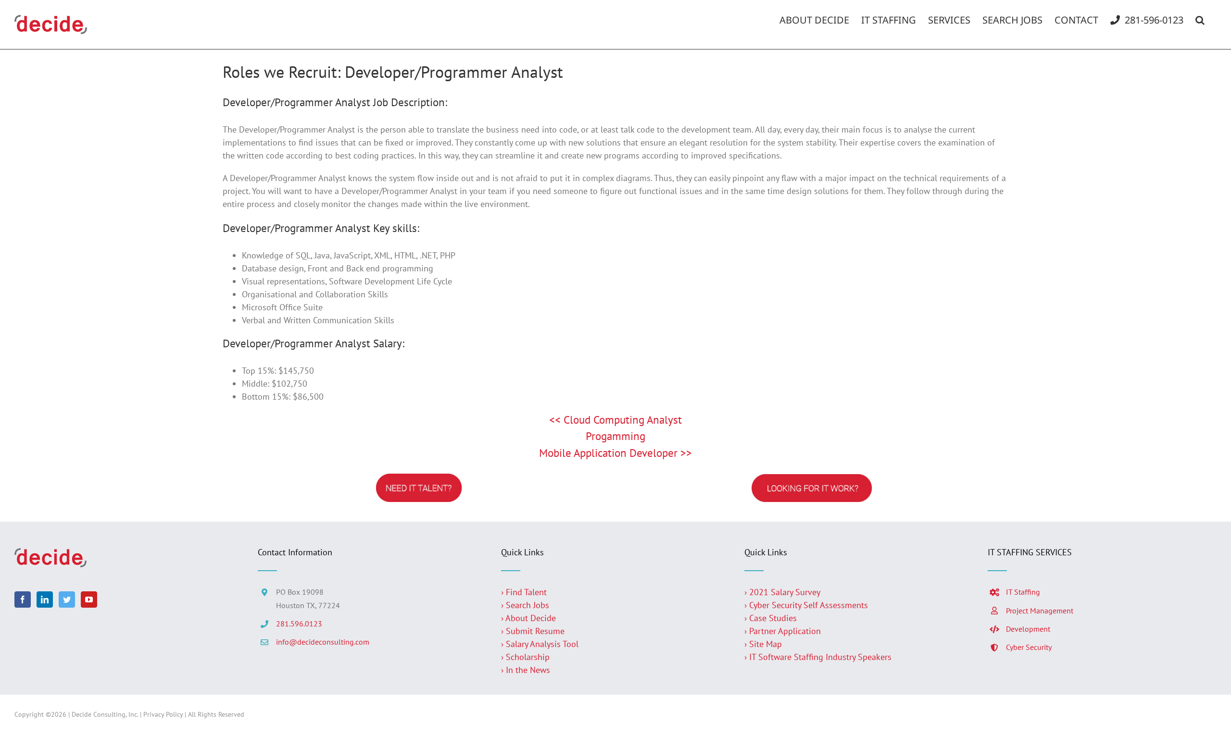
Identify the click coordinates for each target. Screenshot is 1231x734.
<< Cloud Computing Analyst (615, 420)
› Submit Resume (533, 630)
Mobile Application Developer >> (615, 453)
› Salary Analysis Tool (539, 643)
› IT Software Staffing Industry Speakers (819, 656)
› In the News (525, 669)
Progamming (615, 436)
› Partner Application (782, 630)
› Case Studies (770, 618)
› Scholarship (525, 656)
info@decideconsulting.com (322, 642)
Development (1028, 629)
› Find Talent (524, 592)
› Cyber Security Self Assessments (806, 605)
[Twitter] (67, 599)
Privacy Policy (163, 714)
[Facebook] (22, 599)
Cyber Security (1029, 647)
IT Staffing (1023, 592)
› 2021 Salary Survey (782, 592)
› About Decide (528, 618)
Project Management (1039, 610)
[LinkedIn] (45, 599)
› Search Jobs (525, 605)
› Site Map (763, 643)
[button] (1200, 20)
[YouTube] (89, 599)
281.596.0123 (299, 623)
